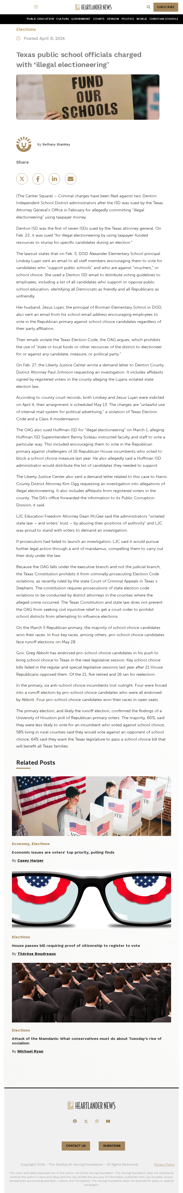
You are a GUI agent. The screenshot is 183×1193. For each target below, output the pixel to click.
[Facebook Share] (38, 180)
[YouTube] (108, 1121)
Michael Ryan (30, 1051)
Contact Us (76, 1146)
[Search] (149, 7)
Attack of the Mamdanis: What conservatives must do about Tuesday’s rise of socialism (87, 1040)
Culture (62, 19)
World (142, 19)
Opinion (113, 19)
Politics (128, 19)
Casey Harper (30, 860)
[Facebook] (75, 1121)
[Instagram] (97, 1121)
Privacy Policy (164, 1164)
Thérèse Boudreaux (36, 953)
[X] (86, 1121)
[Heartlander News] (93, 7)
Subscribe (166, 7)
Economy (21, 843)
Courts (99, 19)
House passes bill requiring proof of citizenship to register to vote (76, 945)
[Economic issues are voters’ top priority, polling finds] (91, 806)
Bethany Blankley (56, 144)
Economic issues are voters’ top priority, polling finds (63, 852)
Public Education (40, 19)
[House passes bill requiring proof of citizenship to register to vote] (91, 899)
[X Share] (22, 180)
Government (81, 19)
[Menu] (37, 7)
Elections (26, 29)
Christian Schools (163, 19)
